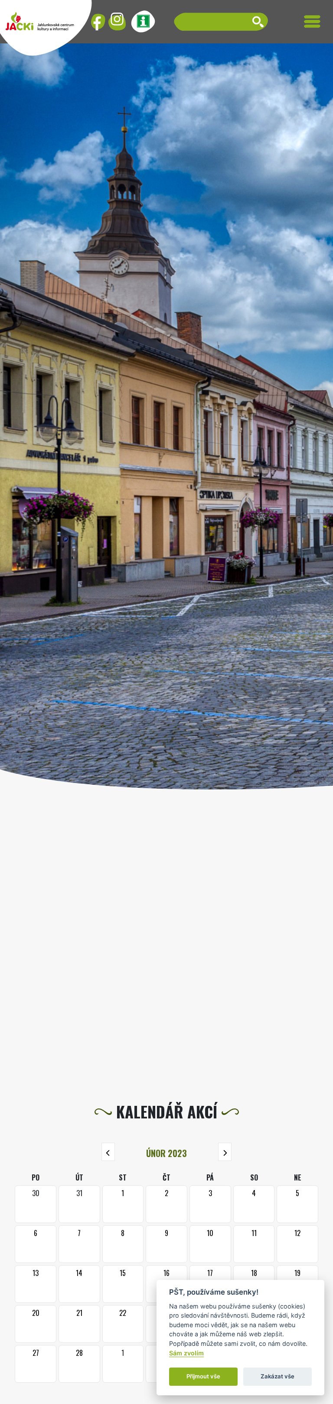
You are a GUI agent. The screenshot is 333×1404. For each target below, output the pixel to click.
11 (254, 1233)
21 (79, 1313)
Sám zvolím (186, 1353)
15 (123, 1273)
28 (79, 1353)
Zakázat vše (277, 1376)
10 (210, 1233)
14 (79, 1273)
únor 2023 (166, 1153)
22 (122, 1313)
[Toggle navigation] (312, 21)
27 (36, 1353)
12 (297, 1233)
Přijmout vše (203, 1376)
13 (36, 1273)
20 (35, 1313)
